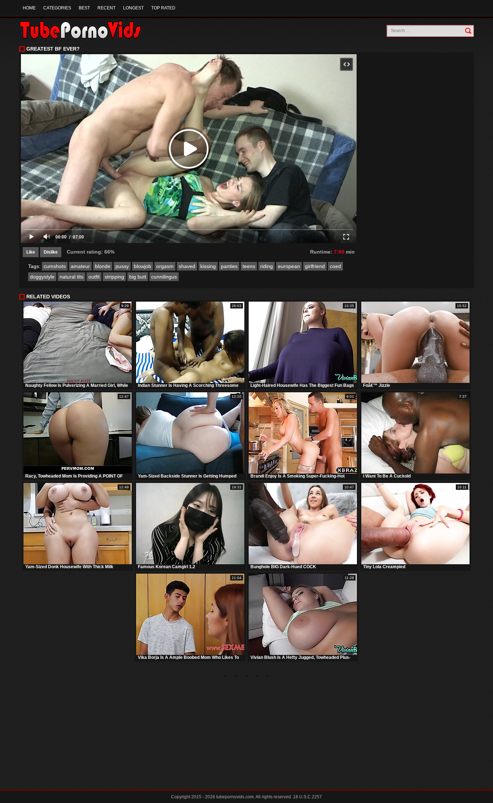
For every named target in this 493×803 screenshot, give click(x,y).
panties (229, 266)
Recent (106, 7)
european (289, 266)
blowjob (142, 266)
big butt (137, 277)
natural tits (71, 277)
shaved (187, 266)
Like (30, 252)
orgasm (165, 266)
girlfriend (315, 266)
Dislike (51, 252)
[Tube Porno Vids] (84, 30)
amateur (80, 266)
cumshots (55, 266)
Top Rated (163, 7)
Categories (57, 7)
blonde (102, 266)
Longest (133, 7)
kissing (208, 266)
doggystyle (42, 277)
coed (335, 266)
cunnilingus (164, 277)
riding (266, 266)
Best (84, 7)
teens (249, 266)
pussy (122, 266)
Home (29, 7)
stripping (114, 277)
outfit (94, 277)
